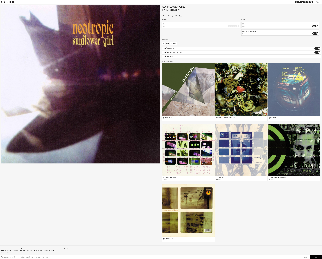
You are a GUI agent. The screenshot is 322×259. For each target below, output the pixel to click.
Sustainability (73, 248)
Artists (24, 2)
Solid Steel (29, 250)
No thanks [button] (305, 257)
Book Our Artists (44, 248)
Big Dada (3, 250)
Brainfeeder (16, 250)
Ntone (180, 16)
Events (44, 2)
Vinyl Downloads (35, 248)
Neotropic (173, 10)
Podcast (27, 248)
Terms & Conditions (55, 248)
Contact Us (4, 248)
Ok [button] (316, 257)
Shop (37, 2)
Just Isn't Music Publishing (47, 250)
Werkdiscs (22, 250)
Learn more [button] (45, 257)
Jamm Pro (36, 250)
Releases (31, 2)
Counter (9, 250)
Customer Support (18, 248)
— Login (316, 1)
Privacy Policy (64, 248)
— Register (317, 2)
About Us (10, 248)
